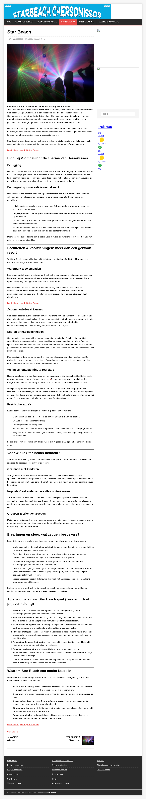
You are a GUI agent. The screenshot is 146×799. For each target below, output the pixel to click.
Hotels (54, 779)
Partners (100, 761)
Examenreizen (58, 774)
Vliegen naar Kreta (47, 22)
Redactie (19, 39)
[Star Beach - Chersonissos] (57, 17)
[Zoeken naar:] (118, 114)
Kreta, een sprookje (15, 765)
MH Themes (52, 793)
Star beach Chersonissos (62, 761)
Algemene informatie (109, 22)
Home (8, 22)
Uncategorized (33, 39)
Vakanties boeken (24, 22)
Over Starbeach (103, 770)
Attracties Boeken (59, 770)
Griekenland (85, 22)
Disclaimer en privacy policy (108, 765)
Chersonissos (13, 774)
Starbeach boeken (59, 765)
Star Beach (66, 22)
